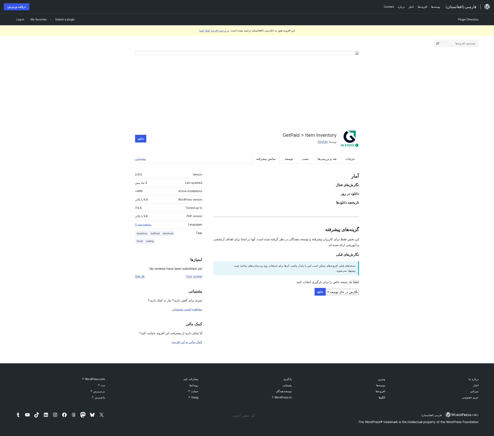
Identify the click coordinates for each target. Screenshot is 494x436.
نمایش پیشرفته (266, 159)
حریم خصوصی (470, 397)
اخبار (476, 385)
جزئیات (350, 159)
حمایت (193, 391)
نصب (305, 159)
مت (101, 385)
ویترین (381, 379)
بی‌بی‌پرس (97, 391)
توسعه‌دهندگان (284, 391)
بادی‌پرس (98, 397)
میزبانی (474, 391)
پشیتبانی (287, 385)
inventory (142, 233)
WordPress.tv (281, 397)
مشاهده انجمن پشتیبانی (187, 309)
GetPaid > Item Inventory (310, 135)
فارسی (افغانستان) (431, 415)
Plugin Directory (468, 19)
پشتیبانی (140, 159)
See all (139, 276)
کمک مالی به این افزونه (187, 342)
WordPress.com (93, 379)
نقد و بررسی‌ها (327, 159)
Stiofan (323, 142)
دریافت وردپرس (17, 6)
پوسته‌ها (380, 385)
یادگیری (287, 379)
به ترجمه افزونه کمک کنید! (214, 30)
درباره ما (474, 379)
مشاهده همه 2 (143, 224)
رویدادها (193, 385)
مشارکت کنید (190, 379)
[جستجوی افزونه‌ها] (438, 43)
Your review (194, 276)
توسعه (289, 159)
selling (150, 241)
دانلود (141, 138)
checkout (168, 233)
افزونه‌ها (380, 391)
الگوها (382, 397)
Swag (193, 397)
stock (140, 241)
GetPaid (155, 233)
